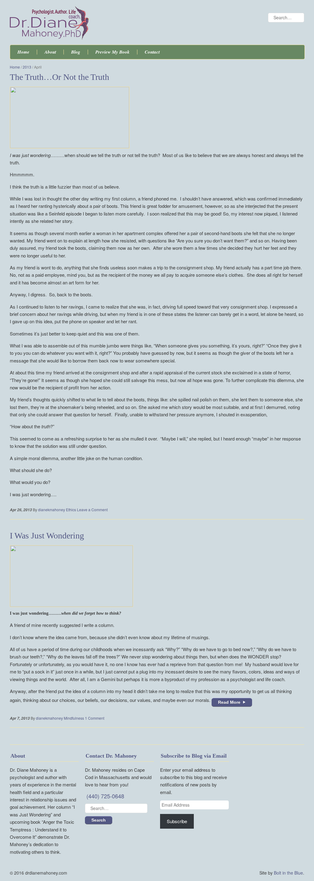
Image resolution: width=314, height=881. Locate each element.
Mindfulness (74, 718)
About (50, 52)
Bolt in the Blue (288, 873)
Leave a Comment (92, 509)
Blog (75, 52)
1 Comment (94, 718)
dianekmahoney (51, 509)
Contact (152, 52)
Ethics (71, 509)
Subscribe (177, 821)
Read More (229, 702)
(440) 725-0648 (105, 796)
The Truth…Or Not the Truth (59, 77)
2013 (27, 66)
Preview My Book (112, 52)
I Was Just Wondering (47, 535)
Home (23, 52)
